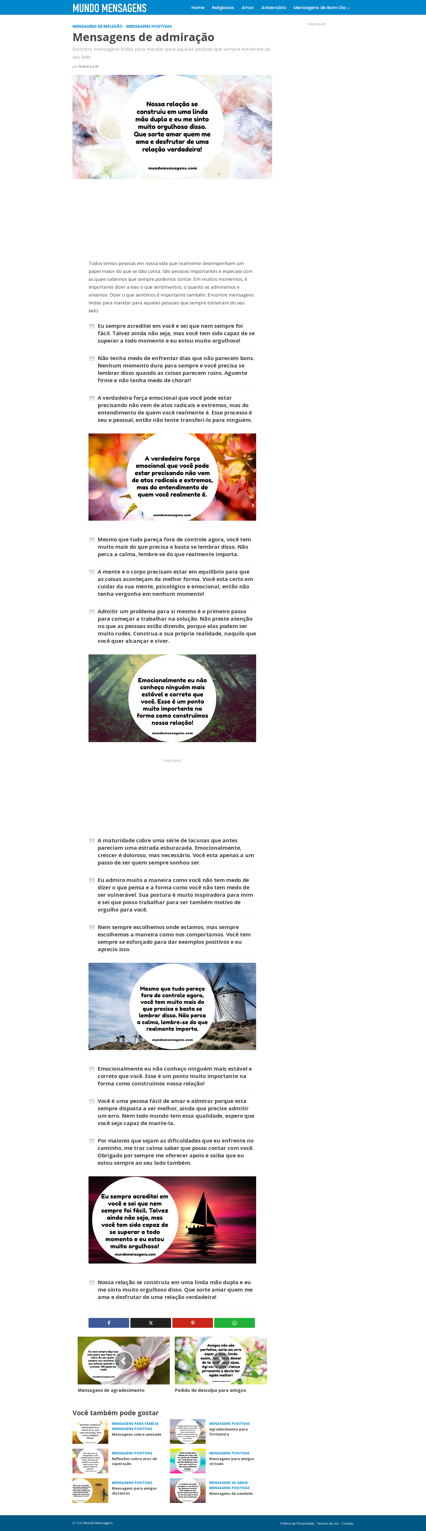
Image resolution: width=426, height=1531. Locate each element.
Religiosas (223, 7)
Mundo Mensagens (98, 1523)
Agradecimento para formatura (228, 1431)
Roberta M (89, 66)
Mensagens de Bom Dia (320, 7)
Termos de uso (328, 1523)
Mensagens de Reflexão (97, 26)
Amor (248, 7)
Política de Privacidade (297, 1523)
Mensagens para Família (135, 1423)
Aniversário (273, 7)
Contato (348, 1523)
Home (198, 7)
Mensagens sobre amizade (136, 1434)
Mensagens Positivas (149, 26)
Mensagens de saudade (231, 1493)
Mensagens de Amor (228, 1482)
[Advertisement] (172, 222)
